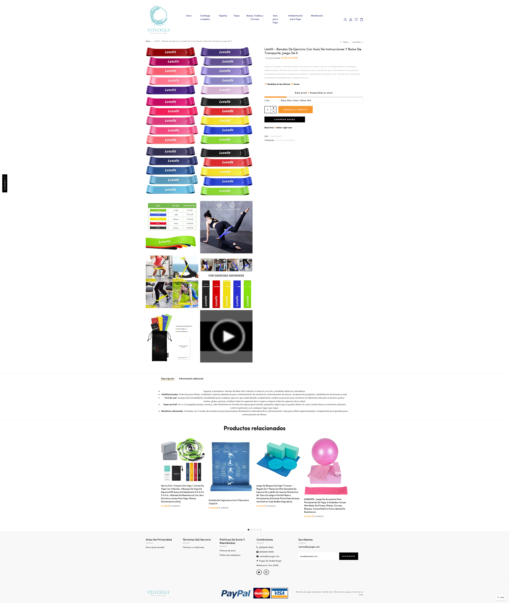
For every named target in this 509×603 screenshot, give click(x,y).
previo (346, 42)
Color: (267, 100)
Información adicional (191, 379)
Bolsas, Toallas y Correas (254, 17)
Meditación (317, 16)
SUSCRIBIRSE (348, 556)
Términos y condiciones (193, 547)
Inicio (189, 16)
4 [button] (258, 530)
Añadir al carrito (296, 109)
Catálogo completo (205, 17)
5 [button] (261, 530)
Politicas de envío (228, 550)
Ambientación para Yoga (295, 17)
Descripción (167, 379)
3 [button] (255, 530)
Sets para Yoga (275, 19)
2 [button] (252, 530)
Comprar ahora (284, 119)
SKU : (267, 136)
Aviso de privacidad (155, 547)
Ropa (237, 16)
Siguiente (357, 42)
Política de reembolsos (230, 555)
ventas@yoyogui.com (269, 556)
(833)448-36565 (266, 547)
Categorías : (269, 140)
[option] (183, 475)
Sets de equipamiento (285, 140)
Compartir (5, 184)
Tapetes (223, 16)
